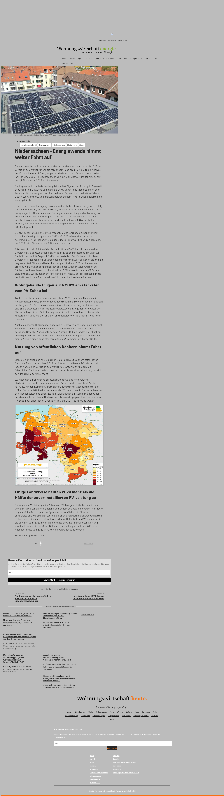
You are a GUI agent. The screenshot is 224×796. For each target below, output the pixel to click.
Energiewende (44, 145)
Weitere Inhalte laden (87, 615)
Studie (81, 145)
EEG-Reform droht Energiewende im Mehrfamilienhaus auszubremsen (18, 614)
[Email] (72, 543)
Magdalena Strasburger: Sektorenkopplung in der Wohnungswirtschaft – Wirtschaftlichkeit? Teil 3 (13, 658)
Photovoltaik (72, 145)
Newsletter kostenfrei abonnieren (59, 580)
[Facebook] (47, 543)
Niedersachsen (59, 145)
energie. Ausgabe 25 (29, 145)
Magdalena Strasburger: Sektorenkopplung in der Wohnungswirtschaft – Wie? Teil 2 (57, 657)
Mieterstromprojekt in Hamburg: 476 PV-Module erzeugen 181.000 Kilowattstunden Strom (60, 615)
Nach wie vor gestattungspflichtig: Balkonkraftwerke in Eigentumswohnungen (33, 598)
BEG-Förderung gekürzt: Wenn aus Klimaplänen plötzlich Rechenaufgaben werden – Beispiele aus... (19, 636)
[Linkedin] (63, 543)
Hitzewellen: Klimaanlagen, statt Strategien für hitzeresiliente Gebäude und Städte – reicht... (59, 678)
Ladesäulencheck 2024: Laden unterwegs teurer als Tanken (88, 597)
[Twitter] (55, 543)
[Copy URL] (80, 543)
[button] (130, 40)
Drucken (88, 543)
